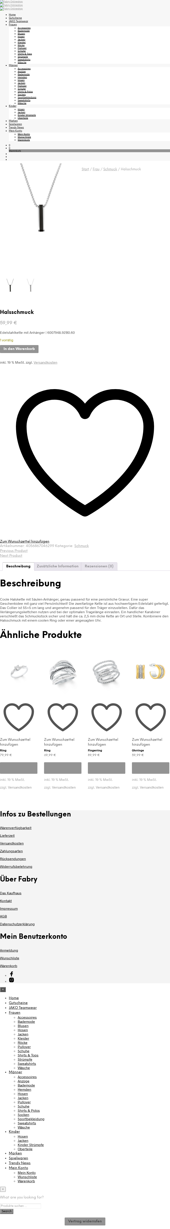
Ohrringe (138, 750)
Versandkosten (45, 362)
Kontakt (6, 901)
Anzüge (22, 71)
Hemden (22, 77)
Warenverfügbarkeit (15, 828)
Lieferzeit (7, 835)
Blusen (21, 33)
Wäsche (22, 62)
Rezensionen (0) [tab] (99, 566)
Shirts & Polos (25, 91)
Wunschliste (24, 136)
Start (85, 169)
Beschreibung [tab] (18, 566)
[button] (9, 145)
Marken (13, 121)
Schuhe (22, 50)
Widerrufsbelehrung (16, 866)
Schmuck (110, 169)
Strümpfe (23, 56)
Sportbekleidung (27, 97)
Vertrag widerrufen (85, 1221)
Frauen (13, 24)
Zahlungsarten (11, 851)
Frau (96, 169)
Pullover (22, 47)
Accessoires (24, 27)
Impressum (9, 908)
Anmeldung (9, 950)
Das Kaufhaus (10, 893)
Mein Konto (15, 131)
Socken (22, 94)
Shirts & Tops (25, 53)
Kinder (12, 106)
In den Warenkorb (13, 768)
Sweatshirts (24, 59)
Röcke (21, 45)
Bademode (24, 30)
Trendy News (16, 127)
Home (12, 14)
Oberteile (23, 117)
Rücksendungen (13, 858)
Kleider (22, 42)
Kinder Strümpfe (27, 114)
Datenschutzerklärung (17, 924)
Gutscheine (15, 18)
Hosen (21, 36)
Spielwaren (15, 124)
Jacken (21, 39)
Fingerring (95, 750)
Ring (3, 750)
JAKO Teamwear (18, 21)
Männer (13, 65)
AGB (3, 916)
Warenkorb (24, 139)
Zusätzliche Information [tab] (58, 566)
